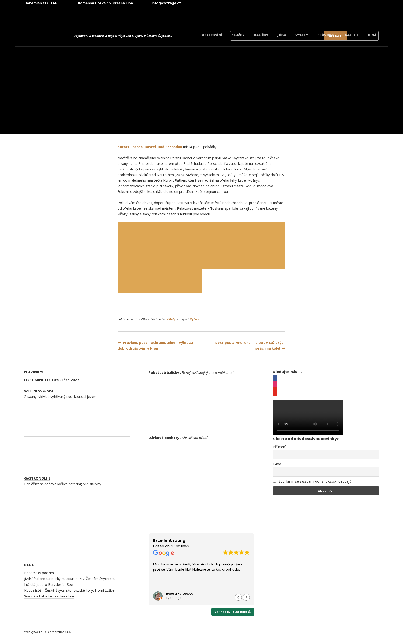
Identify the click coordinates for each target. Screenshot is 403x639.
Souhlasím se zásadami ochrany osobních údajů (314, 481)
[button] (246, 597)
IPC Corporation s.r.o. (57, 632)
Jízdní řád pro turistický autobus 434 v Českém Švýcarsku (69, 578)
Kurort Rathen (130, 146)
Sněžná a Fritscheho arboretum (49, 596)
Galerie (351, 35)
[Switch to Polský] (335, 16)
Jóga (282, 35)
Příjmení (279, 447)
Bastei (150, 146)
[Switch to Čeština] (251, 16)
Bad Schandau (170, 146)
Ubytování (212, 35)
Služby (238, 35)
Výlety (301, 35)
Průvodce (326, 35)
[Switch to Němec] (307, 16)
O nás (373, 35)
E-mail (277, 464)
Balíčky (261, 35)
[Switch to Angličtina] (279, 16)
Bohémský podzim (39, 572)
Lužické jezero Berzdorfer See (48, 584)
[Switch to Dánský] (363, 16)
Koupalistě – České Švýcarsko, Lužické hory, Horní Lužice (69, 590)
